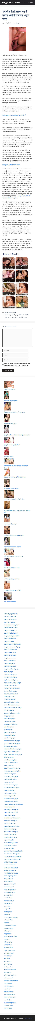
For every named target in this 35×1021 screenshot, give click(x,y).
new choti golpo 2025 (11, 812)
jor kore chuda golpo (10, 746)
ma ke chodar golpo (10, 779)
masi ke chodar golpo (11, 801)
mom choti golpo (9, 807)
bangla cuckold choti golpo (12, 644)
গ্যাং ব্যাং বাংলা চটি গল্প (9, 901)
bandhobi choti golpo (10, 627)
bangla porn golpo (9, 661)
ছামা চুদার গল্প (7, 914)
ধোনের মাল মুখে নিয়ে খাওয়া (10, 925)
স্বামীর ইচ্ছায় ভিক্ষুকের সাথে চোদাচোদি (12, 547)
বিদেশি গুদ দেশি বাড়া (8, 967)
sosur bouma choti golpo (12, 854)
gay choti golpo (9, 727)
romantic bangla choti (11, 843)
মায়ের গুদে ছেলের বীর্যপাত (9, 994)
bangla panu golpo (10, 658)
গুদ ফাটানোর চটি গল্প (8, 895)
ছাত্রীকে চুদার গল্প (8, 912)
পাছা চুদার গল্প (7, 939)
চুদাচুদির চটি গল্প (7, 906)
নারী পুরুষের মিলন (8, 931)
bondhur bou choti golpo (12, 688)
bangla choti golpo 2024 (11, 636)
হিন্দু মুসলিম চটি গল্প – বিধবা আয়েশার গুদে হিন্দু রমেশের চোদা (17, 435)
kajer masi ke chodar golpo (12, 749)
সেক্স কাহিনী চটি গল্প (8, 1005)
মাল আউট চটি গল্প (8, 1000)
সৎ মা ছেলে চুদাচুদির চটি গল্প (10, 1003)
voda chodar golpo (10, 312)
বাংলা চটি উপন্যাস (8, 956)
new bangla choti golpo (11, 810)
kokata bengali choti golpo (12, 768)
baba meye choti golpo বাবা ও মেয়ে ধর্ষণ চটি (16, 315)
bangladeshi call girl (10, 666)
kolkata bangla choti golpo (12, 771)
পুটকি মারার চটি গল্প (8, 942)
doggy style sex (9, 716)
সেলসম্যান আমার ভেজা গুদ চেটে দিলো (12, 590)
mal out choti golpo (10, 793)
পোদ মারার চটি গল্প (8, 945)
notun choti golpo (9, 815)
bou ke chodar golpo (10, 691)
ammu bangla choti (10, 616)
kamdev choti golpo (10, 760)
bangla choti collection (11, 633)
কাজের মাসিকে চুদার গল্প (9, 887)
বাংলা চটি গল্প (7, 958)
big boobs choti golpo (10, 680)
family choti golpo (9, 721)
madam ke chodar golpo (11, 787)
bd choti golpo (8, 672)
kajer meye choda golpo (11, 752)
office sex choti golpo (10, 821)
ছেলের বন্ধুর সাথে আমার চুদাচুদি (11, 917)
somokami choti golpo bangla (13, 851)
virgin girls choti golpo (11, 867)
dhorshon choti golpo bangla (13, 707)
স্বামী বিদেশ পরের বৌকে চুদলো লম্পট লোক (13, 556)
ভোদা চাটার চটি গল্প (8, 983)
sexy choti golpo (9, 848)
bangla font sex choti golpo (12, 647)
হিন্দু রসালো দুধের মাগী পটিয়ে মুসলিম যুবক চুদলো (14, 412)
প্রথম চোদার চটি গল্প (8, 947)
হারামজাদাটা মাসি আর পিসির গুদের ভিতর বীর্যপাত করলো (16, 466)
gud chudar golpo (9, 738)
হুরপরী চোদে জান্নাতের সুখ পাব (10, 401)
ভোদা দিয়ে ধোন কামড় (8, 986)
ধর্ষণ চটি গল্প (6, 923)
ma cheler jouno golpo (11, 776)
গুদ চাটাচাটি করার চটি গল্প (9, 892)
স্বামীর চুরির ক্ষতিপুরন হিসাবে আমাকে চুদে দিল (14, 535)
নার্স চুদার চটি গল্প (7, 934)
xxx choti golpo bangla (11, 873)
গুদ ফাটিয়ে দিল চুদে (8, 898)
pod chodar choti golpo (11, 832)
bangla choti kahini (10, 638)
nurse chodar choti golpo (12, 818)
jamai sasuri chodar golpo (12, 743)
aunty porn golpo (9, 622)
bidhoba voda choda (10, 677)
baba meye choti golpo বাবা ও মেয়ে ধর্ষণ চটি (14, 115)
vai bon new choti (9, 865)
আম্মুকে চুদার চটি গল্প (8, 878)
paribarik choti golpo (10, 829)
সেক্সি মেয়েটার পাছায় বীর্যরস (10, 602)
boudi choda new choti (11, 694)
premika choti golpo (10, 837)
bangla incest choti (10, 652)
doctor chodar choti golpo (12, 713)
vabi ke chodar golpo (10, 862)
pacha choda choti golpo (11, 826)
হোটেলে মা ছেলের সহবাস (9, 389)
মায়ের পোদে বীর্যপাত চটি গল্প (10, 997)
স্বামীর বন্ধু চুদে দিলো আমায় (10, 524)
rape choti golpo (9, 840)
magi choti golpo (9, 790)
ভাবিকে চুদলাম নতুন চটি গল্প (10, 975)
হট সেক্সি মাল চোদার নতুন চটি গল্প (11, 488)
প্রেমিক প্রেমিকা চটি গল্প (9, 950)
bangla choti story (11, 2)
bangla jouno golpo (10, 655)
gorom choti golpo (10, 732)
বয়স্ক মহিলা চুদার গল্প (8, 953)
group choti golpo (9, 735)
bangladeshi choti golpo (11, 669)
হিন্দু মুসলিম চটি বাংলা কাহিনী (10, 423)
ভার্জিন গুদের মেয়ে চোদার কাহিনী (11, 981)
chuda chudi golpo (9, 699)
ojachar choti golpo (10, 823)
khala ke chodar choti (10, 763)
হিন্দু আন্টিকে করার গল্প (8, 456)
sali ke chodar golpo (10, 845)
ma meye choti (9, 782)
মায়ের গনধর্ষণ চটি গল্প (8, 992)
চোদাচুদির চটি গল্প (7, 909)
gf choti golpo (8, 730)
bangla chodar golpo (10, 630)
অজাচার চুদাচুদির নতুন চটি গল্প (10, 876)
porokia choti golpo (10, 834)
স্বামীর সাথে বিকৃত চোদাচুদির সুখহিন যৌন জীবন (14, 499)
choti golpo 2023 (9, 696)
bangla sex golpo (9, 663)
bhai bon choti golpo (10, 674)
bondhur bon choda (10, 685)
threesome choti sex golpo (12, 859)
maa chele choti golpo (11, 785)
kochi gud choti (9, 765)
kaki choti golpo (9, 757)
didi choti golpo (9, 710)
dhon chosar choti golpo (11, 705)
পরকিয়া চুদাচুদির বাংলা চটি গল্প (10, 936)
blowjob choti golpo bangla (12, 683)
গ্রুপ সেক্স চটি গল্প (8, 903)
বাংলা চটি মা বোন (7, 961)
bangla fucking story (10, 650)
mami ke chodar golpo (11, 798)
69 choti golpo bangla (10, 614)
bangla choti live (9, 641)
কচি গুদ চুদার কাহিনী (8, 881)
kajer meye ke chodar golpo (13, 754)
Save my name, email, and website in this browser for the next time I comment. (17, 365)
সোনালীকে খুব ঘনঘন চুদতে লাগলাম (11, 579)
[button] (24, 2)
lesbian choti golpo (10, 774)
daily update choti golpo (11, 702)
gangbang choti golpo (10, 724)
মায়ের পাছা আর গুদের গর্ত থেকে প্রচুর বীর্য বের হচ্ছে (16, 317)
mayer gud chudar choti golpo (13, 804)
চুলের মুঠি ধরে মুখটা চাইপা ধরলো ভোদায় (11, 165)
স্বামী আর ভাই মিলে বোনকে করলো (11, 567)
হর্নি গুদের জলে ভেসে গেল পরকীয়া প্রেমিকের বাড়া (14, 477)
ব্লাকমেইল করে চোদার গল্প (10, 970)
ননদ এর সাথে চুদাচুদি (8, 928)
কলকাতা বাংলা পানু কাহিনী (9, 884)
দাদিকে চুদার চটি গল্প (8, 920)
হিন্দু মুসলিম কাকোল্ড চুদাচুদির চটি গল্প (12, 445)
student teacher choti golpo (12, 856)
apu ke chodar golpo (10, 619)
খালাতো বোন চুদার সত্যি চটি (10, 890)
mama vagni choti (9, 796)
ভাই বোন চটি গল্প (7, 972)
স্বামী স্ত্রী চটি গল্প (8, 1008)
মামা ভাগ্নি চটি (7, 989)
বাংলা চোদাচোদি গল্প (8, 964)
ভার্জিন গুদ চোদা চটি (8, 978)
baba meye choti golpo (11, 625)
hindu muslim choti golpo (12, 741)
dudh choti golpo (9, 718)
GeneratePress (28, 1018)
